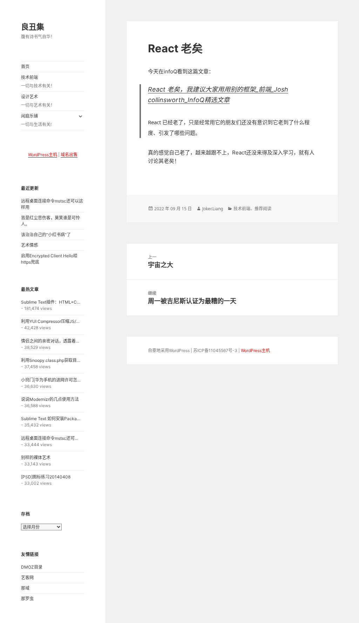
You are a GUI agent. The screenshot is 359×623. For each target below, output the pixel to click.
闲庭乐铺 (36, 120)
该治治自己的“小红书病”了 (46, 234)
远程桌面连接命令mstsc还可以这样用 (51, 438)
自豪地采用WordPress (169, 350)
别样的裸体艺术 (35, 457)
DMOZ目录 (31, 567)
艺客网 (27, 577)
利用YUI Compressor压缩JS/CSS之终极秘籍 (51, 321)
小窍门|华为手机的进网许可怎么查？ (51, 380)
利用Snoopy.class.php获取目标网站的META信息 (51, 360)
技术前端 (38, 82)
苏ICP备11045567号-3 (215, 350)
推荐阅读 (263, 209)
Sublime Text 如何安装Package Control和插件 (51, 418)
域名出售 (69, 154)
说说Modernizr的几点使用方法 (50, 399)
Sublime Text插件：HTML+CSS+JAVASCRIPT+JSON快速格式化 (51, 302)
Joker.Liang (212, 209)
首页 (25, 66)
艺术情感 (29, 245)
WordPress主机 (42, 154)
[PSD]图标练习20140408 (45, 476)
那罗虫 (27, 598)
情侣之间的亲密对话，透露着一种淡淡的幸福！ (51, 341)
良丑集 (32, 26)
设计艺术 (38, 101)
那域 (25, 588)
